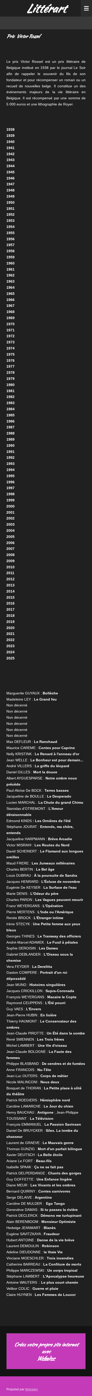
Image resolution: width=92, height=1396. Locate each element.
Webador (46, 1358)
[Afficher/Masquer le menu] (86, 8)
